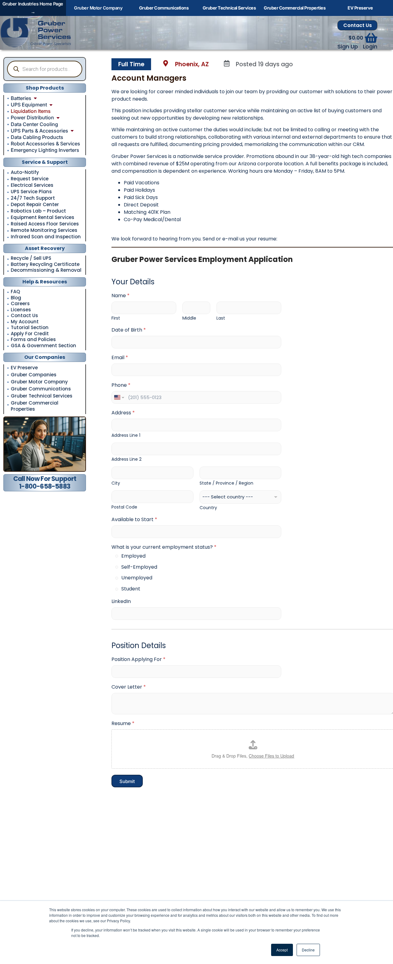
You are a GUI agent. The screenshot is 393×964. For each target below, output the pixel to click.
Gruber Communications (41, 389)
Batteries (21, 98)
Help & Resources (44, 281)
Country (208, 507)
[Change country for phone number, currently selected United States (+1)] (118, 397)
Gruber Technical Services (41, 396)
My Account (25, 322)
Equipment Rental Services (42, 217)
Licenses (21, 310)
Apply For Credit (30, 334)
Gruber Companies (33, 374)
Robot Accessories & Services (45, 143)
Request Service (30, 179)
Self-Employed (139, 567)
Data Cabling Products (37, 137)
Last (220, 318)
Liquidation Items (31, 111)
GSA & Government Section (43, 346)
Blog (16, 298)
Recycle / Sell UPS (31, 258)
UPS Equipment (29, 105)
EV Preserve (24, 367)
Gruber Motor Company (39, 381)
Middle (189, 318)
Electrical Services (32, 185)
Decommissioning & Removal (46, 270)
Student (130, 589)
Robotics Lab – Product (38, 211)
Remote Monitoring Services (44, 230)
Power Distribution (32, 117)
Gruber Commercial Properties (34, 406)
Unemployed (136, 578)
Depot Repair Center (35, 205)
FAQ (15, 292)
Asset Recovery (45, 248)
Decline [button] (308, 949)
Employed (133, 556)
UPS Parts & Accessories (39, 131)
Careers (20, 304)
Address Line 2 (126, 459)
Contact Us (357, 25)
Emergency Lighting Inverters (45, 150)
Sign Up (347, 46)
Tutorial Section (30, 328)
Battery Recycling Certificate (45, 264)
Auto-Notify (25, 172)
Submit (127, 781)
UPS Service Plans (31, 192)
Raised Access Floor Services (45, 224)
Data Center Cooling (34, 124)
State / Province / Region (226, 483)
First (115, 318)
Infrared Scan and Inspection (46, 237)
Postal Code (124, 507)
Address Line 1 (125, 435)
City (115, 483)
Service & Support (45, 162)
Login (370, 46)
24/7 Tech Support (33, 198)
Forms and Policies (33, 340)
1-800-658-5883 (44, 486)
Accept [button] (282, 949)
